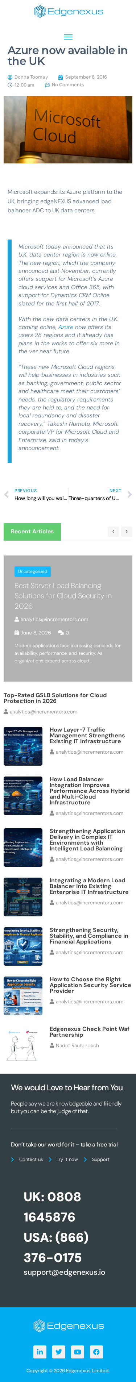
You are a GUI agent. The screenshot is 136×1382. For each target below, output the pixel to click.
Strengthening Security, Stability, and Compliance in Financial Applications (89, 935)
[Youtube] (77, 1351)
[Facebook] (96, 1351)
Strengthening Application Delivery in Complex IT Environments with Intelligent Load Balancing (87, 839)
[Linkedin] (39, 1351)
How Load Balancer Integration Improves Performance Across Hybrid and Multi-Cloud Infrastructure (89, 790)
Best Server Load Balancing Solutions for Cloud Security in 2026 (63, 596)
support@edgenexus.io (64, 1272)
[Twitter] (58, 1351)
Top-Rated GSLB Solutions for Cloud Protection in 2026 (55, 698)
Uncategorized (32, 571)
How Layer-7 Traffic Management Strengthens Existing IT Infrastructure (87, 735)
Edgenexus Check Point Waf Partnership (89, 1031)
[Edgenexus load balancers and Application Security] (68, 1325)
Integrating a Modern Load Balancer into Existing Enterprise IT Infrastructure (89, 886)
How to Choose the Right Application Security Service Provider (90, 985)
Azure (65, 327)
